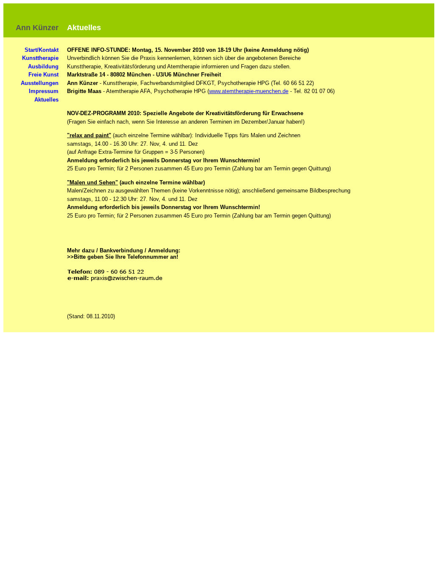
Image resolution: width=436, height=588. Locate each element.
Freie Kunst (43, 74)
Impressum (44, 91)
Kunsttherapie (40, 58)
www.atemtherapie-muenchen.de (248, 91)
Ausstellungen (40, 83)
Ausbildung (43, 66)
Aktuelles (46, 99)
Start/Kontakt (42, 50)
